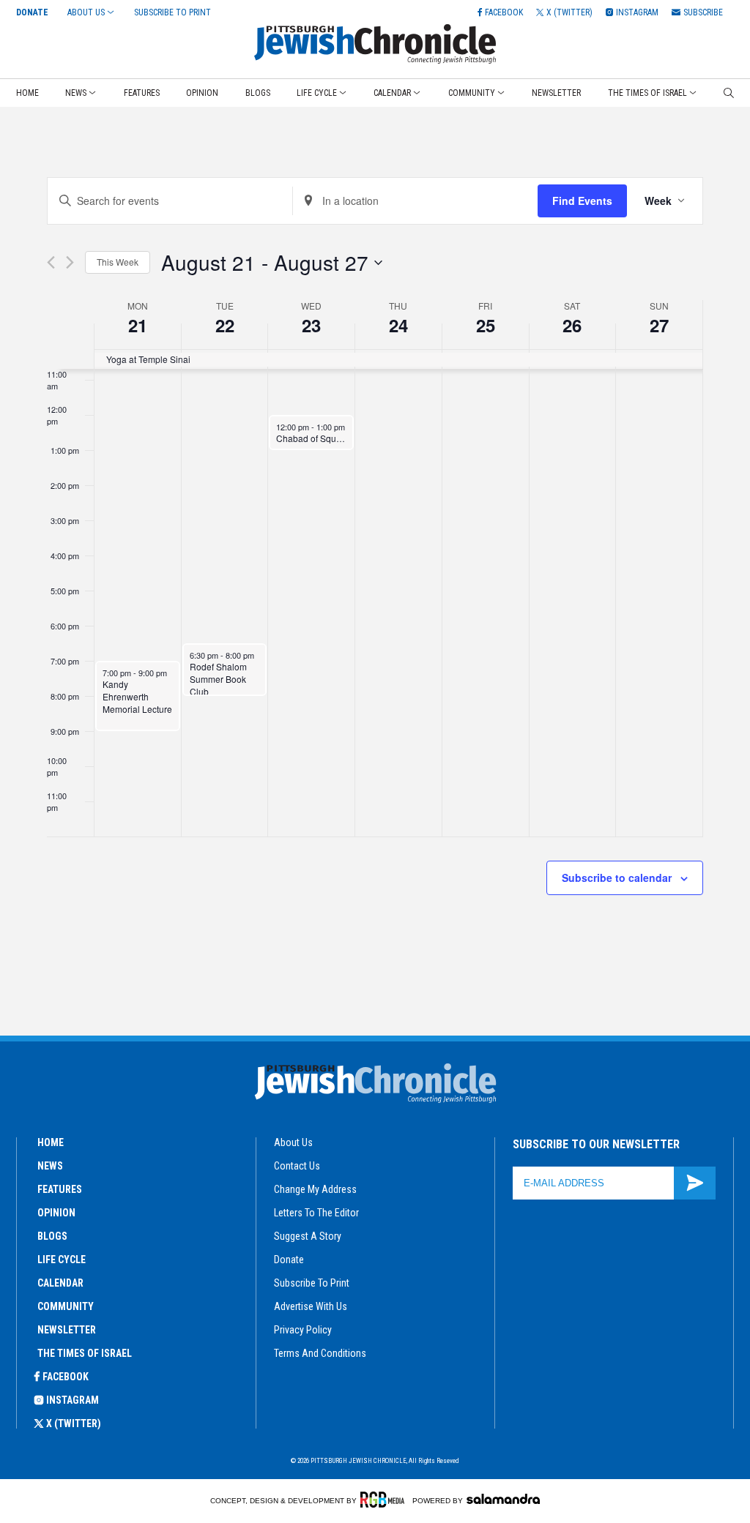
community (65, 1306)
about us (293, 1142)
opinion (56, 1213)
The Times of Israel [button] (647, 93)
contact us (297, 1166)
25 (485, 325)
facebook (65, 1376)
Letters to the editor (316, 1213)
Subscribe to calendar (617, 877)
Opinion (202, 93)
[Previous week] (51, 262)
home (50, 1142)
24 (398, 325)
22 (224, 325)
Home (27, 93)
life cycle (61, 1259)
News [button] (75, 93)
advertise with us (310, 1306)
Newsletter (556, 93)
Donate (32, 12)
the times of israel (84, 1353)
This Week (117, 261)
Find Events (582, 200)
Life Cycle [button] (317, 93)
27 (659, 325)
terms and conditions (320, 1353)
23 (311, 325)
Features (142, 93)
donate (289, 1259)
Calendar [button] (392, 93)
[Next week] (70, 262)
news (50, 1166)
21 (137, 325)
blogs (52, 1236)
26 (572, 325)
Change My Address (315, 1189)
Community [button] (471, 93)
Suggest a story (307, 1236)
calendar (60, 1283)
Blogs (257, 93)
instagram (72, 1400)
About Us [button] (86, 12)
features (59, 1189)
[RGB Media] (384, 1500)
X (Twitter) (73, 1423)
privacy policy (303, 1330)
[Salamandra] (503, 1499)
